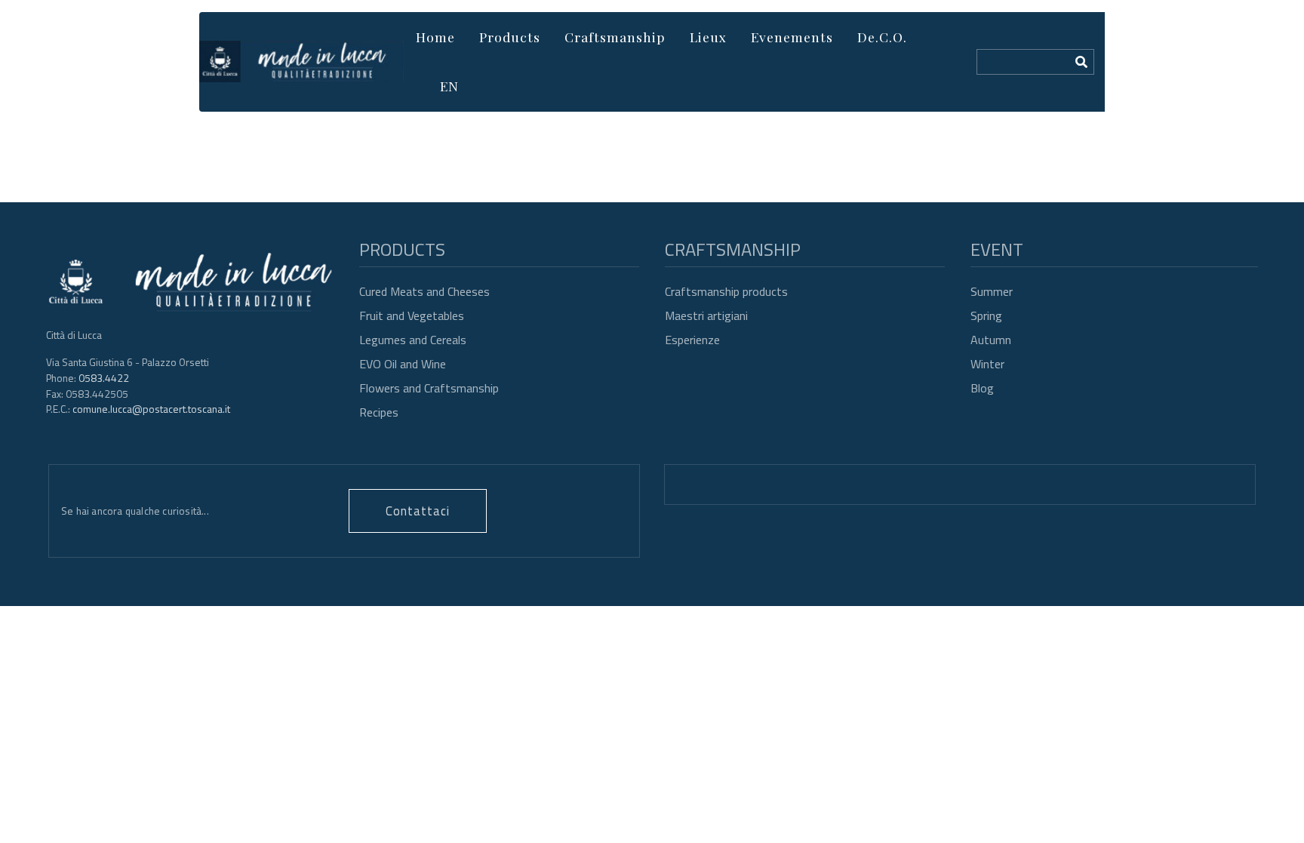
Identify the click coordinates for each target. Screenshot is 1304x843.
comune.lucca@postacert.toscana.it (151, 409)
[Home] (301, 61)
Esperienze (692, 340)
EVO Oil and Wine (402, 364)
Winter (987, 364)
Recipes (378, 412)
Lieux (708, 36)
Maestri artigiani (706, 315)
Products (509, 36)
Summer (991, 291)
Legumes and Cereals (412, 340)
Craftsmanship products (726, 291)
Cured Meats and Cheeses (424, 291)
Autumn (990, 340)
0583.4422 (103, 378)
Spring (986, 315)
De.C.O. (882, 36)
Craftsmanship (615, 36)
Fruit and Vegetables (411, 315)
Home (435, 36)
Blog (982, 388)
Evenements (792, 36)
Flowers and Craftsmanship (429, 388)
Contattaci (418, 510)
